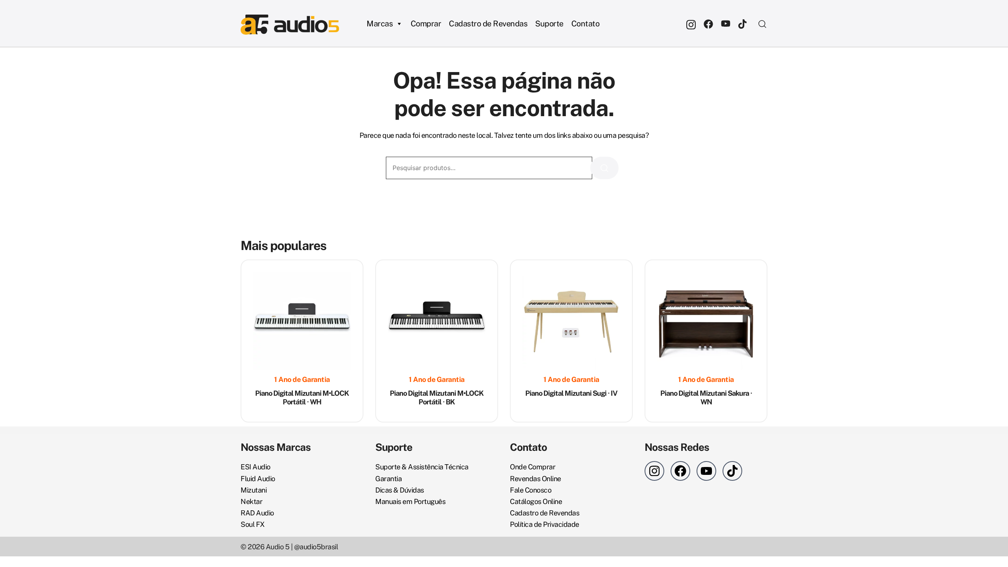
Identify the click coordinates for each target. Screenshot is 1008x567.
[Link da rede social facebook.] (708, 23)
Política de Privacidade (544, 524)
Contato (585, 23)
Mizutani (254, 490)
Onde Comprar (532, 467)
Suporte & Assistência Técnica (422, 467)
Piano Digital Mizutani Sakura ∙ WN (706, 397)
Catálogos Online (536, 501)
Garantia (388, 478)
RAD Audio (257, 513)
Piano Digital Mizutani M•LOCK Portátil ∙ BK (437, 397)
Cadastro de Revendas (488, 23)
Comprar (426, 23)
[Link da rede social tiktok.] (743, 23)
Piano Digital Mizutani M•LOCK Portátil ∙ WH (302, 397)
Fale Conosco (530, 490)
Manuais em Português (410, 501)
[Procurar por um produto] (762, 23)
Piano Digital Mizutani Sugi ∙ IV (571, 393)
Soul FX (253, 524)
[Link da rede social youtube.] (725, 23)
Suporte (549, 23)
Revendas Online (535, 478)
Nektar (251, 501)
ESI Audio (256, 467)
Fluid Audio (258, 478)
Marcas (380, 23)
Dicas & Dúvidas (399, 490)
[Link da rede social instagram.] (691, 23)
